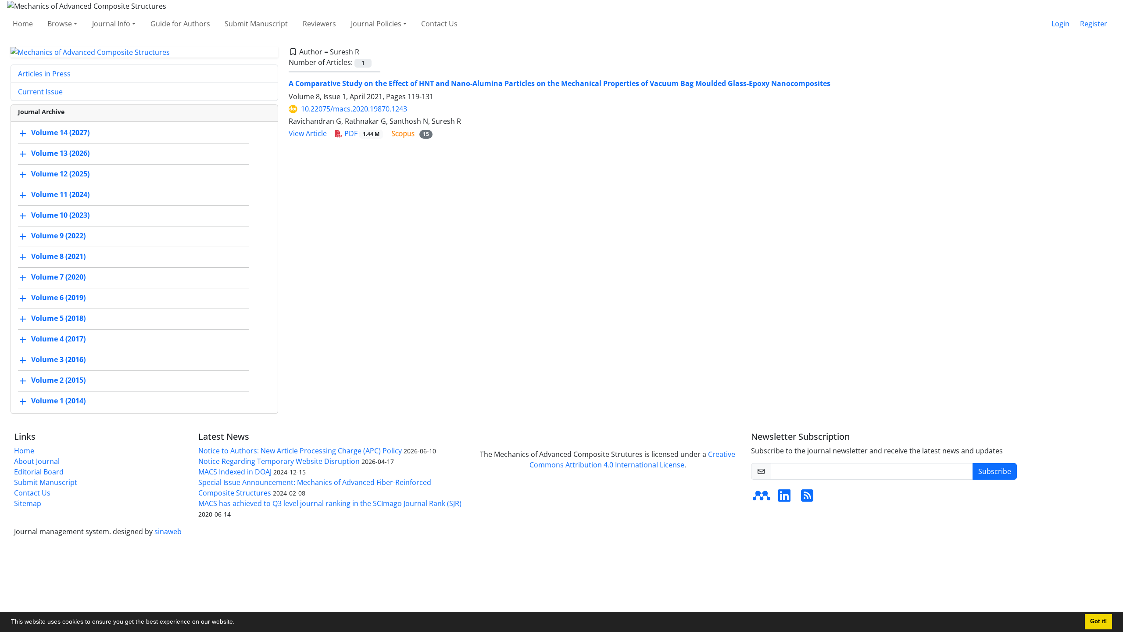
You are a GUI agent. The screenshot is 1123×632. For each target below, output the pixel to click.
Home (23, 24)
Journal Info (111, 24)
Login (1060, 24)
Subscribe (994, 471)
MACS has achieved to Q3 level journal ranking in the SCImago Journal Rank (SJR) (329, 503)
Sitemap (27, 503)
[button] (237, 622)
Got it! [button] (1098, 621)
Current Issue (40, 92)
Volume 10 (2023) (60, 215)
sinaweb (168, 531)
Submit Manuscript (256, 24)
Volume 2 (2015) (58, 380)
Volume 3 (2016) (58, 360)
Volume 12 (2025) (60, 174)
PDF (361, 133)
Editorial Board (39, 472)
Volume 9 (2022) (58, 236)
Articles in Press (44, 74)
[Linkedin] (784, 498)
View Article (308, 133)
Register (1093, 24)
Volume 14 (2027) (60, 133)
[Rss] (807, 498)
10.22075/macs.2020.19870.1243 (354, 109)
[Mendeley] (761, 498)
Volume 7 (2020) (58, 277)
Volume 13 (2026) (60, 153)
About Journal (37, 461)
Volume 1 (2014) (58, 401)
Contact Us (439, 24)
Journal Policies (376, 24)
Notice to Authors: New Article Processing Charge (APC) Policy (300, 451)
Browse (59, 24)
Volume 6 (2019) (58, 298)
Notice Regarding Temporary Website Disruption (279, 461)
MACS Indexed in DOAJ (235, 472)
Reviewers (319, 24)
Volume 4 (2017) (58, 339)
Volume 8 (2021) (58, 257)
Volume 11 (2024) (60, 195)
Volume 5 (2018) (58, 318)
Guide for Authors (180, 24)
